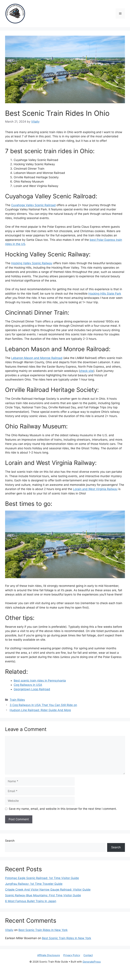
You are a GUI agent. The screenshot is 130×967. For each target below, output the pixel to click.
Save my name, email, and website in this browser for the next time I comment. (63, 808)
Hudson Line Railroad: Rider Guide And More (40, 710)
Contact (88, 955)
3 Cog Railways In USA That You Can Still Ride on (43, 705)
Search (10, 840)
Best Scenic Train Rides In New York (43, 930)
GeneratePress (92, 961)
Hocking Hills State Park (104, 293)
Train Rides (17, 699)
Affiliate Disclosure (48, 955)
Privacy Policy (71, 955)
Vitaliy (9, 930)
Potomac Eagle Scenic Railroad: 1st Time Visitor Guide (42, 878)
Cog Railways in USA (28, 684)
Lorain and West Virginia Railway (95, 489)
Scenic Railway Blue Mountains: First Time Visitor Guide (43, 895)
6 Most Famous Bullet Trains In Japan (30, 901)
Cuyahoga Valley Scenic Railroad (33, 205)
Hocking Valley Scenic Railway (31, 263)
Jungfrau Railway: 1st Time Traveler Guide (33, 883)
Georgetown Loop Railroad (32, 689)
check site (86, 371)
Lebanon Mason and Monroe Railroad (36, 358)
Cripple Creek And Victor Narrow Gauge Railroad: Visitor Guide (48, 889)
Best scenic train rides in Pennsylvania (40, 680)
